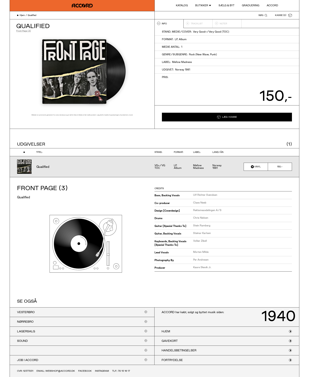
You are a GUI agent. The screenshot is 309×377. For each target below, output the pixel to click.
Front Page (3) (23, 31)
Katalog (182, 5)
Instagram (102, 371)
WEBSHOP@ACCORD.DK (60, 371)
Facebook (85, 371)
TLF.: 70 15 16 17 (121, 371)
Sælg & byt (226, 5)
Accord (272, 5)
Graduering (250, 5)
